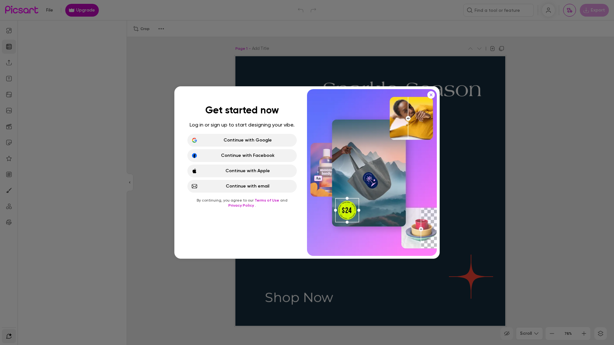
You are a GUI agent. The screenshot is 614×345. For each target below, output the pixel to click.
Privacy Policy (241, 205)
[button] (307, 172)
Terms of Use (267, 200)
